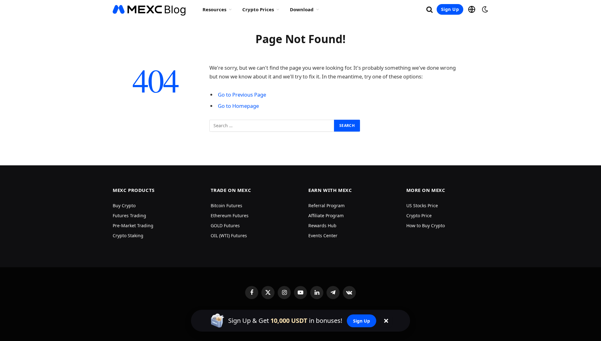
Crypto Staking (128, 235)
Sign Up (450, 9)
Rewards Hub (322, 225)
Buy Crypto (124, 205)
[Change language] (471, 9)
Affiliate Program (326, 215)
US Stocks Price (422, 205)
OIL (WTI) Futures (229, 235)
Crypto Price (419, 215)
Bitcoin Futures (226, 205)
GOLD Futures (225, 225)
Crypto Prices (258, 9)
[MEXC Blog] (149, 9)
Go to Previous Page (242, 94)
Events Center (322, 235)
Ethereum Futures (230, 215)
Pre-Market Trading (133, 225)
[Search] (429, 10)
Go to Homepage (238, 105)
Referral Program (326, 205)
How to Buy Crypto (425, 225)
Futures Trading (129, 215)
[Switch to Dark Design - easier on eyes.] (484, 9)
